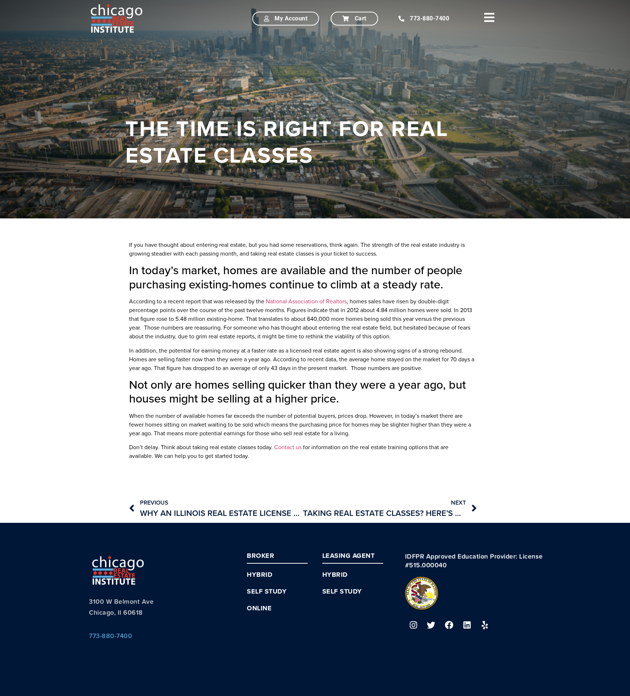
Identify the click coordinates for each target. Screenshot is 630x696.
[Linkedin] (467, 625)
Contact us (288, 447)
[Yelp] (485, 625)
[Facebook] (449, 625)
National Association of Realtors (306, 301)
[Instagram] (413, 625)
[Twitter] (431, 625)
